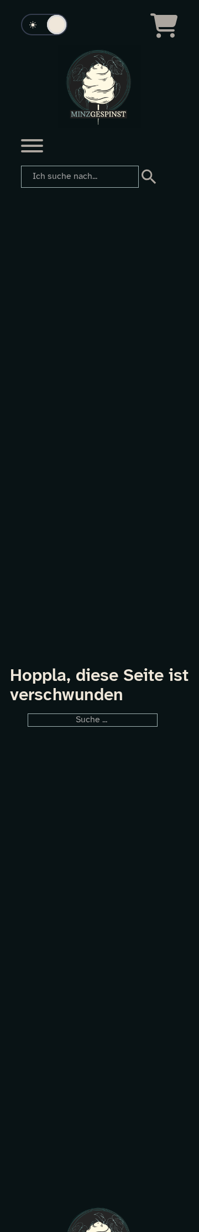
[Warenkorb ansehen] (164, 26)
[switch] (44, 24)
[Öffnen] (32, 145)
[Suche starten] (147, 177)
